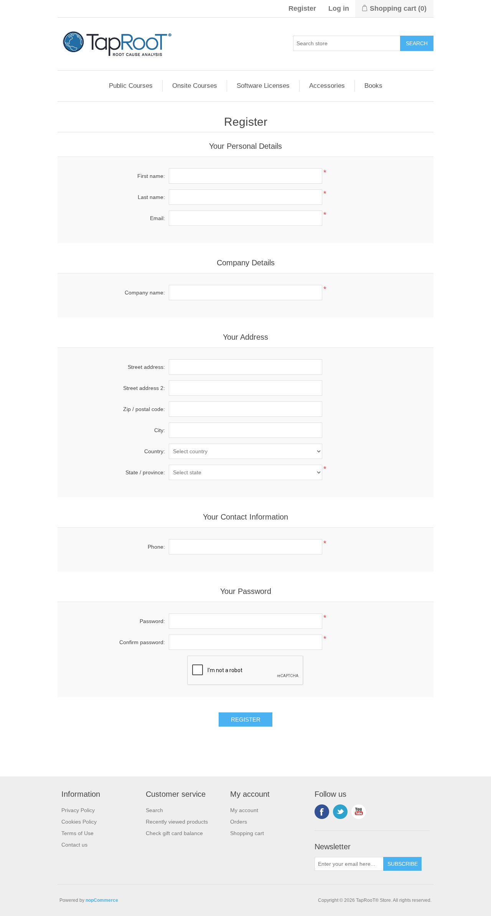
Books (373, 85)
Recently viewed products (177, 822)
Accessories (327, 85)
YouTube (358, 811)
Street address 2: (144, 388)
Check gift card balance (174, 833)
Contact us (74, 845)
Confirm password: (142, 642)
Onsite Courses (194, 85)
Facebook (322, 811)
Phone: (156, 547)
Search (154, 810)
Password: (152, 621)
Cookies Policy (79, 822)
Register (302, 8)
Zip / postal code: (144, 409)
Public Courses (131, 85)
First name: (151, 176)
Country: (154, 451)
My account (244, 810)
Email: (157, 218)
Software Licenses (263, 85)
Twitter (340, 811)
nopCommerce (102, 900)
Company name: (145, 292)
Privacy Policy (78, 810)
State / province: (145, 472)
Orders (238, 822)
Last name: (151, 197)
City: (159, 430)
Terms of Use (77, 833)
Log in (338, 8)
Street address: (146, 367)
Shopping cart (247, 833)
